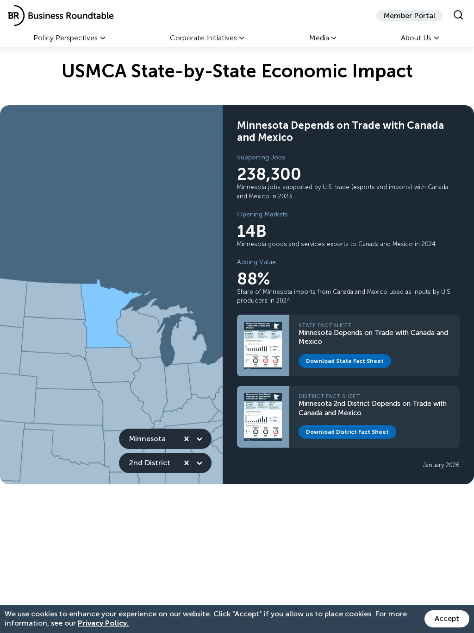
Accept (447, 618)
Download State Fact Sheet (348, 362)
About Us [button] (416, 37)
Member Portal (409, 15)
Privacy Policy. (103, 623)
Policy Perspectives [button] (65, 37)
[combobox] (130, 438)
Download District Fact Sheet (351, 433)
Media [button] (319, 37)
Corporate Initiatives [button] (203, 37)
